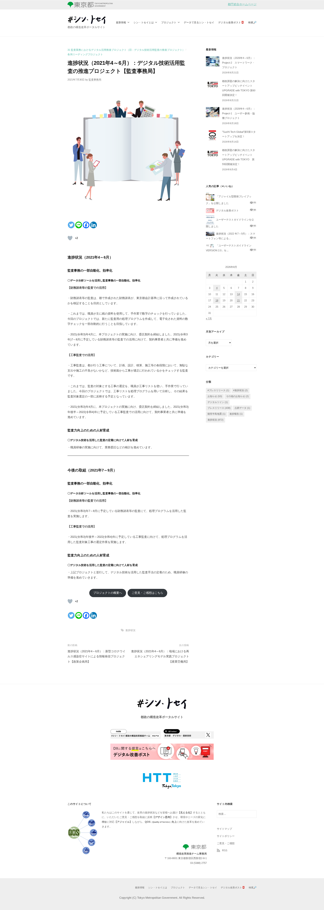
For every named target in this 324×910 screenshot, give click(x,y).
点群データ (242, 408)
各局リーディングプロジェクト (85, 54)
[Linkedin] (93, 225)
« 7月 (209, 318)
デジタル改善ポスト (227, 210)
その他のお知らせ (237, 396)
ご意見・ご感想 (226, 843)
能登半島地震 (216, 414)
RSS (224, 850)
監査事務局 (95, 79)
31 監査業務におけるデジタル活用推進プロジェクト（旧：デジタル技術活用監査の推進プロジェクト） (126, 49)
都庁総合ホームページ (242, 4)
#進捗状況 (240, 390)
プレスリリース (219, 408)
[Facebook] (86, 225)
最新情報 (121, 22)
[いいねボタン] (70, 238)
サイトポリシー (226, 836)
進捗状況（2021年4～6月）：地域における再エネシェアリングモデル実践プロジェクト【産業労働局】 (160, 656)
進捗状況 (130, 630)
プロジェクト (168, 22)
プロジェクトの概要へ (107, 592)
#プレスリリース (218, 390)
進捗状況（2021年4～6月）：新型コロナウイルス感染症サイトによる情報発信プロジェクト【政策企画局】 (96, 656)
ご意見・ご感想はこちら (147, 592)
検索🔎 (252, 22)
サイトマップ (224, 828)
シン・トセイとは (143, 22)
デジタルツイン (218, 402)
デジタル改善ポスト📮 (231, 22)
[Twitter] (71, 225)
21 (238, 300)
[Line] (78, 225)
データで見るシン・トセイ (199, 22)
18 (216, 300)
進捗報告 (236, 414)
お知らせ (215, 396)
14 (238, 294)
